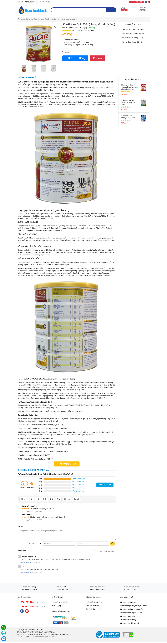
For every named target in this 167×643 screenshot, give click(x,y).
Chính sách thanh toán (128, 602)
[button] (55, 27)
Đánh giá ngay (105, 485)
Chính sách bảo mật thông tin (131, 613)
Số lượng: (65, 52)
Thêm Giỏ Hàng (76, 58)
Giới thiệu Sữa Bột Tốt (60, 602)
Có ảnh (76, 499)
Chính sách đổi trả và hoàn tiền (131, 609)
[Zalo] (3, 633)
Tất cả (23, 499)
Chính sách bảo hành (127, 616)
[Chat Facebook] (3, 638)
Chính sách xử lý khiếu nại (129, 623)
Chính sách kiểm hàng (128, 620)
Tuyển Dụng (56, 606)
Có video (67, 499)
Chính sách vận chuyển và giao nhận (133, 606)
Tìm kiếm (95, 551)
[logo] (33, 9)
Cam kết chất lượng (93, 606)
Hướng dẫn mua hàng (94, 602)
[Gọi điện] (3, 627)
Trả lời (24, 511)
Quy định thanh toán (93, 609)
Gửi (112, 543)
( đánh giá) (79, 31)
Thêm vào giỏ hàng (66, 464)
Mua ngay (97, 58)
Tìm (111, 10)
